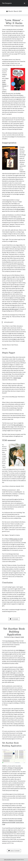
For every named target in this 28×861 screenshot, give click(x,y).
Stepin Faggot (17, 378)
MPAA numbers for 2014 (16, 539)
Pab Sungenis (7, 3)
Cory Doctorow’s (9, 641)
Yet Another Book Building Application (14, 631)
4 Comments (15, 619)
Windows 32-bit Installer (15, 820)
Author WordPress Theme (9, 859)
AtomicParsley (19, 768)
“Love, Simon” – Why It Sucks (14, 22)
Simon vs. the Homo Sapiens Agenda (5, 82)
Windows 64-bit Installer (8, 822)
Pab (12, 25)
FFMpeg (10, 768)
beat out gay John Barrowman (10, 309)
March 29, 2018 (19, 25)
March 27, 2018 (19, 637)
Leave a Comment (15, 850)
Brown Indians (20, 209)
